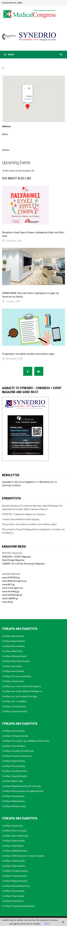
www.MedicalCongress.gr (14, 580)
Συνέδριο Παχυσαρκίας (13, 865)
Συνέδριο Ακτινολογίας (13, 646)
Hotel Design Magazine (13, 560)
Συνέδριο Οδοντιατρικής (14, 830)
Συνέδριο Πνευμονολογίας (15, 870)
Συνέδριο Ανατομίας (12, 666)
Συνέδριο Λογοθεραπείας (14, 770)
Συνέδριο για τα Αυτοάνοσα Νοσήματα (21, 686)
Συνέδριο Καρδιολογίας (13, 760)
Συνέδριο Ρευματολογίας (14, 875)
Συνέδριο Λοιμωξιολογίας (14, 776)
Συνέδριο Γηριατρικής (13, 681)
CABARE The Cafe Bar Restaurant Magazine (23, 563)
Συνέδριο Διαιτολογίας (13, 730)
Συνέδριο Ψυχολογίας (13, 900)
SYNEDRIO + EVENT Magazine (16, 556)
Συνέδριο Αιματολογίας (13, 641)
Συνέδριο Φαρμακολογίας (15, 880)
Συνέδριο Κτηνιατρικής (13, 766)
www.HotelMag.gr (10, 591)
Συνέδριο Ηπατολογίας (13, 745)
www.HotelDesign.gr (12, 594)
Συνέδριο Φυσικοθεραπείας (16, 885)
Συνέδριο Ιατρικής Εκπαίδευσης (18, 750)
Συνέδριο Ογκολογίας (12, 825)
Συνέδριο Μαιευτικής (12, 781)
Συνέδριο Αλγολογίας (12, 651)
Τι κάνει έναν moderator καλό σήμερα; (21, 519)
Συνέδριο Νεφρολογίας (13, 801)
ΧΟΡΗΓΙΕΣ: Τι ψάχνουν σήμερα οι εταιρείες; (23, 514)
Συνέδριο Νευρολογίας (13, 796)
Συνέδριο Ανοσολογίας (13, 671)
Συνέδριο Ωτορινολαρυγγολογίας (18, 906)
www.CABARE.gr (10, 598)
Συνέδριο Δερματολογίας (14, 711)
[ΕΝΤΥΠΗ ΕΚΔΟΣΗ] (38, 371)
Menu (11, 54)
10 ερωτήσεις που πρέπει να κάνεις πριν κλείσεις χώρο (28, 353)
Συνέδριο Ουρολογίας (13, 845)
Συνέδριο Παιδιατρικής (13, 860)
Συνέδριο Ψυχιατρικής (13, 895)
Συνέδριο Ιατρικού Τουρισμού (17, 755)
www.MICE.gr (8, 584)
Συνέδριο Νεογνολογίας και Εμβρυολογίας (23, 791)
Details (27, 99)
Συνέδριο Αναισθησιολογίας (16, 661)
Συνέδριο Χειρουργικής (13, 890)
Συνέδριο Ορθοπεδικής (13, 840)
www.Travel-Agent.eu (12, 587)
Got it (47, 923)
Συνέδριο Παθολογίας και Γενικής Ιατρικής (23, 855)
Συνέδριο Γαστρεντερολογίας (16, 676)
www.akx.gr (7, 601)
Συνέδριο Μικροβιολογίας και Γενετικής (21, 786)
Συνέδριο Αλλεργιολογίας (14, 656)
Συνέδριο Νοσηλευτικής (14, 806)
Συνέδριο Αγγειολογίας (13, 636)
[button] (28, 107)
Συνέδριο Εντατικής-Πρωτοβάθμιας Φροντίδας (25, 740)
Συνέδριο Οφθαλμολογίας (15, 850)
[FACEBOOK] (27, 371)
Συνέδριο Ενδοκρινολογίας (15, 735)
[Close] (29, 88)
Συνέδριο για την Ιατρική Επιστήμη (19, 696)
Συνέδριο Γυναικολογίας (14, 706)
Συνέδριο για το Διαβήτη (14, 701)
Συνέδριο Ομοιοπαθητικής (15, 835)
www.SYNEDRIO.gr (11, 577)
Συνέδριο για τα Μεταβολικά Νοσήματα (22, 691)
